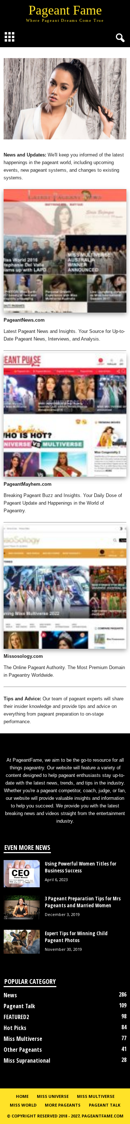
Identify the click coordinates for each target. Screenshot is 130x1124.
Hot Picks (15, 1028)
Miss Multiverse (23, 1039)
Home (22, 1096)
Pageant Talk (19, 1006)
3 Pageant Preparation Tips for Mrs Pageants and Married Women (83, 902)
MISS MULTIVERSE (95, 1096)
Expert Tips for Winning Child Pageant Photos (76, 937)
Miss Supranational (27, 1060)
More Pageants (63, 1105)
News (10, 995)
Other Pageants (23, 1050)
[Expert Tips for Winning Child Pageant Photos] (22, 942)
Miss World (23, 1105)
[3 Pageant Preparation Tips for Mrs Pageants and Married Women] (22, 907)
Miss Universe (53, 1096)
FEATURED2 (16, 1017)
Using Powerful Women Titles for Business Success (80, 867)
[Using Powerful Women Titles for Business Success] (22, 873)
